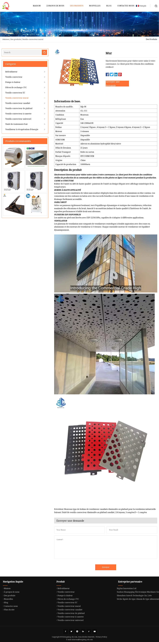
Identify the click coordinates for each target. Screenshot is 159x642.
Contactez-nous (125, 5)
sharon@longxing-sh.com (82, 639)
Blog (108, 5)
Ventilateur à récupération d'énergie (21, 129)
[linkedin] (83, 631)
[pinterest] (77, 631)
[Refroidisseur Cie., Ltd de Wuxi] (6, 6)
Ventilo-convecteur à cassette (18, 113)
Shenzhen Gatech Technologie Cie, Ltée (134, 595)
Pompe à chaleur (12, 82)
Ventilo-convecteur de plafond (18, 108)
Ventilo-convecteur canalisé (17, 103)
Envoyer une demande (113, 83)
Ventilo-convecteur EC (15, 92)
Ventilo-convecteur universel (18, 119)
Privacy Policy (101, 637)
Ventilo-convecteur (13, 77)
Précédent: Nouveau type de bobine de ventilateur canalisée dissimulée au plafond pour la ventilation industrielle (105, 509)
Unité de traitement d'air (16, 124)
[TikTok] (88, 631)
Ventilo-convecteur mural (32, 39)
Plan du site (9, 609)
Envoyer (105, 567)
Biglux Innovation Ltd (126, 588)
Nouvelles (94, 5)
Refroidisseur (11, 71)
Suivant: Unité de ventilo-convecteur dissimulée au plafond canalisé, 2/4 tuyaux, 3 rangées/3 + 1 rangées (100, 512)
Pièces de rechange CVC (16, 87)
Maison (37, 5)
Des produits (76, 5)
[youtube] (94, 631)
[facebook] (65, 631)
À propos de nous (55, 5)
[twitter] (71, 631)
